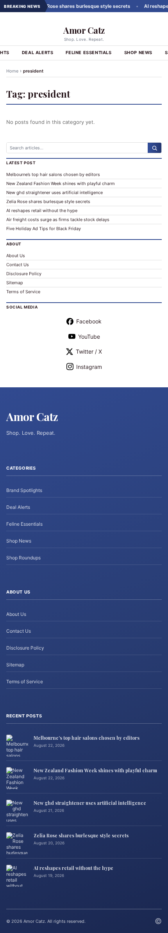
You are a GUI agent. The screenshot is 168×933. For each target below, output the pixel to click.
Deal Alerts (38, 52)
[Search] (154, 148)
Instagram (89, 366)
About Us (15, 255)
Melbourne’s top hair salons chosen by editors (53, 174)
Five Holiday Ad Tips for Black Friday (43, 228)
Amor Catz (84, 30)
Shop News (138, 52)
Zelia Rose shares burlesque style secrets (74, 6)
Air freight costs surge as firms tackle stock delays (57, 219)
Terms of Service (23, 291)
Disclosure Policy (23, 273)
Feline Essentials (88, 52)
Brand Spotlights (24, 490)
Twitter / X (89, 351)
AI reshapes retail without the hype (41, 210)
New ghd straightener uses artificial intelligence (54, 192)
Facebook (89, 321)
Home (12, 71)
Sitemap (14, 282)
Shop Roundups (23, 558)
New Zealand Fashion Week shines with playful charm (60, 183)
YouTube (89, 336)
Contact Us (17, 264)
